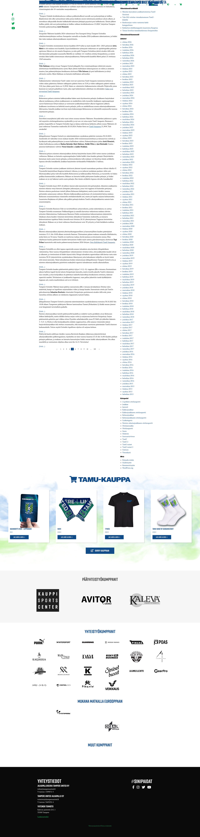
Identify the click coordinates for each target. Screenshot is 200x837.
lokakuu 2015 (127, 389)
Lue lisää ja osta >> (19, 537)
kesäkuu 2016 (127, 367)
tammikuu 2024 (128, 125)
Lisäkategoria (127, 420)
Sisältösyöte (126, 463)
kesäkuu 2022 (127, 175)
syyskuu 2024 (127, 103)
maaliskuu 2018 (128, 311)
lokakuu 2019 (127, 261)
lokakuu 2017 (127, 325)
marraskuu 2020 (128, 226)
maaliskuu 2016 (128, 376)
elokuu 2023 (127, 138)
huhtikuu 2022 (127, 181)
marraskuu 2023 (128, 130)
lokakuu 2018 (127, 293)
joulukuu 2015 (127, 384)
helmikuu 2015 (128, 394)
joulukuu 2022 (127, 159)
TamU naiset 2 (127, 447)
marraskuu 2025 (128, 66)
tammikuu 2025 (128, 93)
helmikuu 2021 (128, 218)
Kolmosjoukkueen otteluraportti (134, 418)
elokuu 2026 (127, 42)
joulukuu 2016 (127, 352)
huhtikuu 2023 (127, 149)
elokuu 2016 (127, 362)
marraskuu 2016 (128, 354)
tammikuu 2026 (128, 61)
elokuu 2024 (127, 106)
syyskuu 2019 (127, 263)
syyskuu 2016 (127, 360)
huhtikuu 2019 (127, 277)
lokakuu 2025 (127, 69)
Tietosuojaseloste (94, 826)
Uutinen (125, 450)
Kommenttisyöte (128, 465)
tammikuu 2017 (128, 349)
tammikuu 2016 (128, 381)
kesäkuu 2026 (127, 47)
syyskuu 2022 (127, 167)
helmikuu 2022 (128, 186)
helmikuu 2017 (128, 346)
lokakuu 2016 (127, 357)
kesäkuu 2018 (127, 303)
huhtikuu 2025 (127, 85)
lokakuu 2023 (127, 133)
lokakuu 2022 (127, 165)
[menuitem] (105, 5)
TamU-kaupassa (95, 126)
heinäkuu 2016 (127, 365)
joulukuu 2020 (127, 223)
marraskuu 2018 (128, 290)
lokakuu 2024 (127, 101)
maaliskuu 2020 (128, 247)
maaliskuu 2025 (128, 87)
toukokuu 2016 (128, 370)
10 (87, 349)
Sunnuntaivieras (128, 436)
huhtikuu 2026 (127, 53)
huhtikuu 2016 (127, 373)
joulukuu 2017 (127, 320)
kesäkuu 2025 (127, 79)
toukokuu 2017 (128, 338)
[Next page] (99, 349)
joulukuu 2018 (127, 288)
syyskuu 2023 (127, 135)
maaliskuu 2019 (128, 279)
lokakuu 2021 (127, 197)
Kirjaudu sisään (128, 460)
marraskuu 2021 (128, 194)
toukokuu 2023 (128, 146)
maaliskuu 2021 (128, 215)
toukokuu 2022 (128, 178)
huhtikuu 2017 (127, 341)
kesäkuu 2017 (127, 335)
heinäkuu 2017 (127, 333)
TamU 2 (125, 442)
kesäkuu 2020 (127, 239)
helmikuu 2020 (128, 250)
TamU (124, 439)
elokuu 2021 (127, 202)
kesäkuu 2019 (127, 271)
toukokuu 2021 (128, 210)
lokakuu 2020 (127, 229)
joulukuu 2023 (127, 127)
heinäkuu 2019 (127, 269)
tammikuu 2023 (128, 157)
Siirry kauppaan (101, 550)
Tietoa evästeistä (106, 826)
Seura (124, 431)
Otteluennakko (128, 426)
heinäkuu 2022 (127, 173)
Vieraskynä (126, 452)
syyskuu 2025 (127, 71)
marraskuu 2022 (128, 162)
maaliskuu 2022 (128, 183)
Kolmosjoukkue (128, 415)
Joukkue (125, 404)
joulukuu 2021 (127, 191)
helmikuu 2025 (128, 90)
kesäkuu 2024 (127, 111)
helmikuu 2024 (128, 122)
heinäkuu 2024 (127, 109)
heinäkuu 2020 (127, 237)
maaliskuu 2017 (128, 343)
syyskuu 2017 (127, 327)
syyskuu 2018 (127, 295)
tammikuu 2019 (128, 285)
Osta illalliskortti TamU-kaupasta (102, 242)
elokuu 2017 (127, 330)
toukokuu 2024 (128, 114)
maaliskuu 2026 (128, 55)
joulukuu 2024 (127, 95)
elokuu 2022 (127, 170)
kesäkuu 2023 (127, 143)
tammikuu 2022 (128, 189)
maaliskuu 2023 (128, 151)
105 (95, 349)
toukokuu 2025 (128, 82)
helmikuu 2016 (128, 378)
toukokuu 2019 (128, 274)
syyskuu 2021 (127, 199)
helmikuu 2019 (128, 282)
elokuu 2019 (127, 266)
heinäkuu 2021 (127, 205)
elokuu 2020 (127, 234)
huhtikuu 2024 (127, 117)
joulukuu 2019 (127, 255)
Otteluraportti (127, 428)
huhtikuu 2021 (127, 213)
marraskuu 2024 (128, 98)
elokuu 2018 (127, 298)
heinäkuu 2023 (127, 141)
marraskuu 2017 (128, 322)
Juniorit (125, 407)
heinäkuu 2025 (127, 77)
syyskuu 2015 (127, 392)
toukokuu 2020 (128, 242)
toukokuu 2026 (128, 50)
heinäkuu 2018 (127, 301)
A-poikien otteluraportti (131, 402)
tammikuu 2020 (128, 253)
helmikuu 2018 (128, 314)
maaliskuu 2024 (128, 119)
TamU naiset (127, 444)
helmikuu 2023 (128, 154)
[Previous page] (57, 349)
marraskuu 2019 (128, 258)
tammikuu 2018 (128, 317)
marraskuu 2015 (128, 386)
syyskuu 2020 (127, 231)
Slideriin (125, 434)
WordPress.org (127, 468)
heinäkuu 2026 (127, 45)
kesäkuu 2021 (127, 207)
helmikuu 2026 (128, 58)
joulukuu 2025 (127, 63)
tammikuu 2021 (128, 221)
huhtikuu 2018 (127, 309)
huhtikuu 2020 (127, 245)
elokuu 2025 (127, 74)
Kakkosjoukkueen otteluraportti (134, 412)
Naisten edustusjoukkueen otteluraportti (137, 423)
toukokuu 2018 (128, 306)
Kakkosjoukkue (127, 410)
